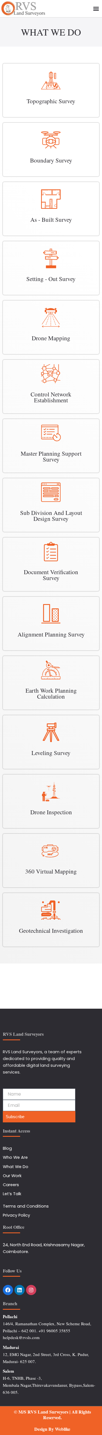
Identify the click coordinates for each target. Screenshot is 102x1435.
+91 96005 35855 (54, 1330)
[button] (96, 8)
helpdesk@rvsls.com (21, 1337)
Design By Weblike (52, 1429)
